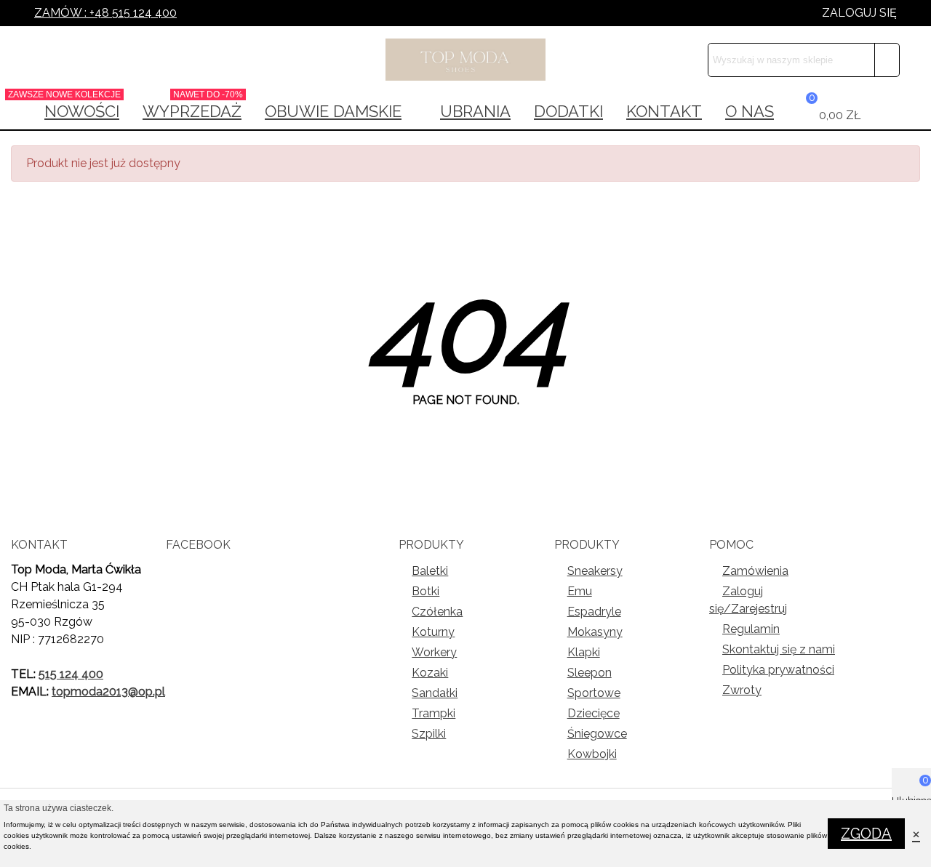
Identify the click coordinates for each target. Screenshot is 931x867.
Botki (425, 591)
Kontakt (664, 111)
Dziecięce (593, 713)
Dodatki (568, 111)
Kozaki (430, 673)
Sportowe (593, 693)
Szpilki (429, 734)
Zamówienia (755, 571)
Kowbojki (592, 754)
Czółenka (437, 611)
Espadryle (594, 611)
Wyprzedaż (193, 107)
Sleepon (589, 673)
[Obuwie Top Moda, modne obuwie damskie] (465, 60)
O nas (749, 111)
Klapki (583, 652)
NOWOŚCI (77, 107)
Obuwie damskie (333, 111)
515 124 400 (71, 674)
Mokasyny (595, 632)
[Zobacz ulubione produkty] (883, 111)
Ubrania (475, 111)
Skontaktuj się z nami (778, 649)
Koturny (433, 632)
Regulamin (751, 629)
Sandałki (434, 693)
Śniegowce (597, 734)
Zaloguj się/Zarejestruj (748, 600)
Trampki (433, 713)
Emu (579, 591)
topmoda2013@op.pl (108, 691)
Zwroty (742, 690)
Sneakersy (595, 571)
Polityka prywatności (778, 670)
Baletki (430, 571)
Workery (434, 652)
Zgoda (866, 833)
